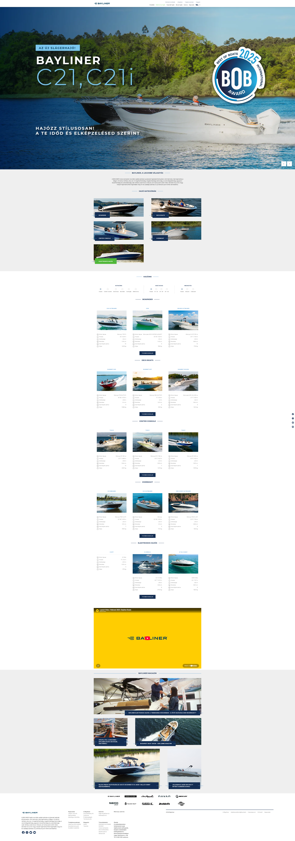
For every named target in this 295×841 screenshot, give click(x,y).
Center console (108, 291)
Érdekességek (87, 817)
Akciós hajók (179, 5)
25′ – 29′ (161, 291)
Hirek (85, 824)
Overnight (128, 291)
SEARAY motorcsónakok (103, 827)
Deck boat (116, 291)
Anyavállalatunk (88, 813)
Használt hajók (170, 5)
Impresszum (252, 812)
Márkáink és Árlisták (170, 2)
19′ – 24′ (156, 291)
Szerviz (186, 5)
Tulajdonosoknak (189, 2)
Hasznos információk (74, 824)
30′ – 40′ (167, 291)
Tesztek (85, 826)
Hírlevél (260, 812)
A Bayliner (180, 2)
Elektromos (136, 291)
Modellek (151, 5)
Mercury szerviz (119, 811)
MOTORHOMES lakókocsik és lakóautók (104, 831)
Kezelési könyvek (73, 826)
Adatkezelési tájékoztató (238, 812)
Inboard (187, 291)
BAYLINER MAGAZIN (147, 673)
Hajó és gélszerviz (104, 813)
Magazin (198, 2)
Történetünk (87, 819)
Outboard (193, 291)
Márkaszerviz (103, 815)
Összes (100, 291)
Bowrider (122, 291)
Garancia (86, 815)
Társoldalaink (103, 822)
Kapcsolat (191, 5)
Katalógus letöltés (73, 817)
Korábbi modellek (73, 828)
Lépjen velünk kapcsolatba (72, 814)
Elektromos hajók (160, 5)
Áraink (116, 822)
